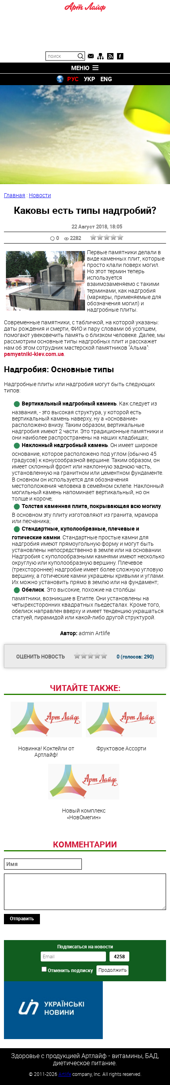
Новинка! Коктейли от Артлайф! (46, 751)
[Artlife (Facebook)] (120, 56)
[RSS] (110, 56)
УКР (89, 79)
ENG (106, 79)
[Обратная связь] (90, 56)
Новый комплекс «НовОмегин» (84, 813)
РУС (73, 79)
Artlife (65, 1074)
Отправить (22, 918)
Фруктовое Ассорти (121, 748)
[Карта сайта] (100, 56)
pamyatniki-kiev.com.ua (34, 354)
